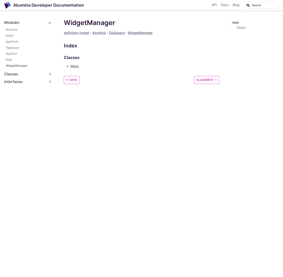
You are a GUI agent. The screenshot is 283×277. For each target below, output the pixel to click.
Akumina (11, 29)
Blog (236, 5)
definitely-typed (76, 33)
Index (235, 22)
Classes (241, 27)
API (214, 5)
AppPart (11, 53)
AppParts (12, 41)
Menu (74, 66)
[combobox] (261, 5)
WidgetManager (17, 65)
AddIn (10, 35)
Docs (225, 5)
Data (9, 59)
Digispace (12, 47)
